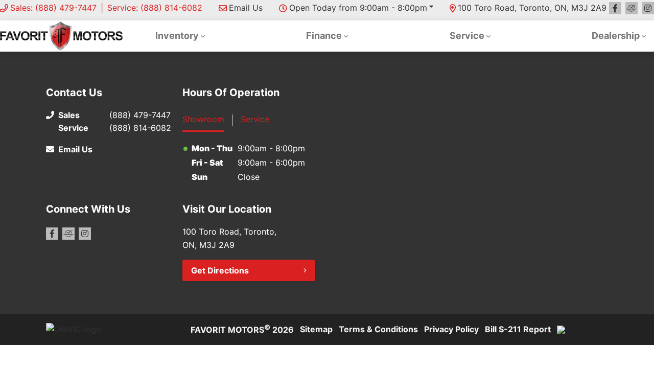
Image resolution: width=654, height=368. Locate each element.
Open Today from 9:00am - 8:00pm (358, 8)
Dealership (616, 35)
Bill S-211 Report (518, 329)
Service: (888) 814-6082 (154, 8)
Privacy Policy (451, 329)
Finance (324, 35)
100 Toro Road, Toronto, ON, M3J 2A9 (532, 8)
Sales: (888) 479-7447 (53, 8)
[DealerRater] (631, 8)
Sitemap (316, 329)
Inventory (177, 35)
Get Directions (220, 270)
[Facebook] (615, 8)
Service (467, 35)
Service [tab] (255, 119)
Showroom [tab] (203, 119)
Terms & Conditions (378, 329)
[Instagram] (648, 8)
